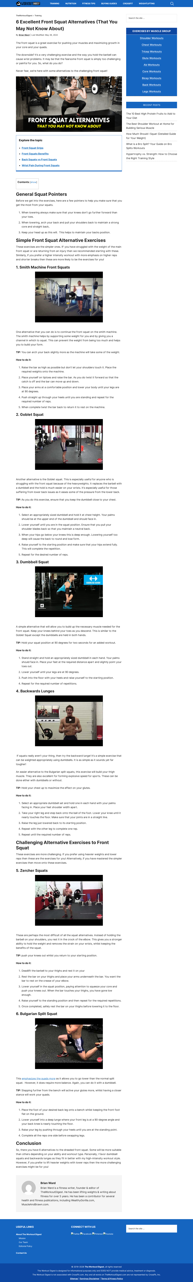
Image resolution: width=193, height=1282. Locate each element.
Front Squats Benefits (35, 153)
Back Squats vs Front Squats (39, 159)
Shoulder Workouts (151, 38)
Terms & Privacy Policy (112, 1278)
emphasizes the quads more (38, 1078)
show (33, 182)
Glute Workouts (151, 58)
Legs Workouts (151, 91)
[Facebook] (86, 1234)
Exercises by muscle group (152, 31)
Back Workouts (151, 84)
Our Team (23, 1242)
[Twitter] (75, 1234)
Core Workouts (151, 71)
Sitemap (74, 1278)
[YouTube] (108, 1234)
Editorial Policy (25, 1246)
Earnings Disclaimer (89, 1278)
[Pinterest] (97, 1234)
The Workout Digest (28, 3)
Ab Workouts (152, 64)
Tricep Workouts (152, 51)
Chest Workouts (152, 44)
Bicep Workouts (151, 78)
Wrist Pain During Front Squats (40, 165)
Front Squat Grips (32, 147)
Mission (22, 1238)
